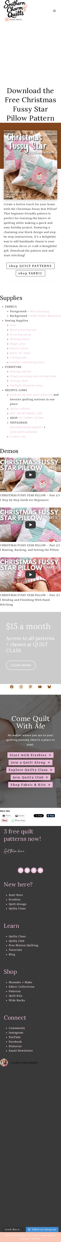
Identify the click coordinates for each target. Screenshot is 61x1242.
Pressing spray (20, 334)
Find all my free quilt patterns (31, 394)
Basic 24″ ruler (20, 353)
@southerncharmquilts (26, 427)
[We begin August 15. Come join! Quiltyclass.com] (15, 1215)
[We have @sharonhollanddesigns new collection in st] (15, 1078)
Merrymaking (39, 311)
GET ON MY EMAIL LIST (26, 413)
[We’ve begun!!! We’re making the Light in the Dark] (15, 1181)
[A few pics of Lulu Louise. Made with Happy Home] (15, 1095)
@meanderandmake (24, 431)
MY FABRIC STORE (31, 417)
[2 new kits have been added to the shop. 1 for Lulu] (15, 1198)
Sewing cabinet (20, 371)
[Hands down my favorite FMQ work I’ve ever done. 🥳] (15, 1113)
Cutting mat (18, 357)
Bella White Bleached (46, 315)
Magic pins (18, 343)
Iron (13, 325)
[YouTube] (40, 870)
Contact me (18, 436)
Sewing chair (19, 380)
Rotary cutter (19, 348)
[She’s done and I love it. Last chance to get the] (15, 1130)
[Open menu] (54, 10)
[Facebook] (20, 870)
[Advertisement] (30, 53)
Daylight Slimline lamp (26, 385)
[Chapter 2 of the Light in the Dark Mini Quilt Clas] (15, 1147)
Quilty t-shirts (20, 408)
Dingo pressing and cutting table (33, 376)
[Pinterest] (34, 870)
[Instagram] (27, 870)
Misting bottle (20, 339)
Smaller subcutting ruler (28, 362)
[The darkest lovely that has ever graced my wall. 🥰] (15, 1164)
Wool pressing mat (23, 329)
